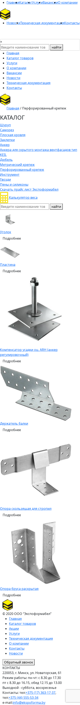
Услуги (37, 2)
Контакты (72, 23)
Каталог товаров (20, 58)
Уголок (5, 232)
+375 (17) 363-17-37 (40, 692)
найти (56, 47)
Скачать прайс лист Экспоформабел (29, 189)
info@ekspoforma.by (29, 702)
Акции (14, 628)
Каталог (25, 2)
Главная (13, 2)
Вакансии (50, 2)
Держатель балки (14, 423)
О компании (68, 2)
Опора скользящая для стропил (25, 508)
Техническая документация (42, 23)
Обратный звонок (18, 662)
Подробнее (12, 238)
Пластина (7, 264)
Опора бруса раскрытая (19, 588)
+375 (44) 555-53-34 (23, 697)
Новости (13, 23)
